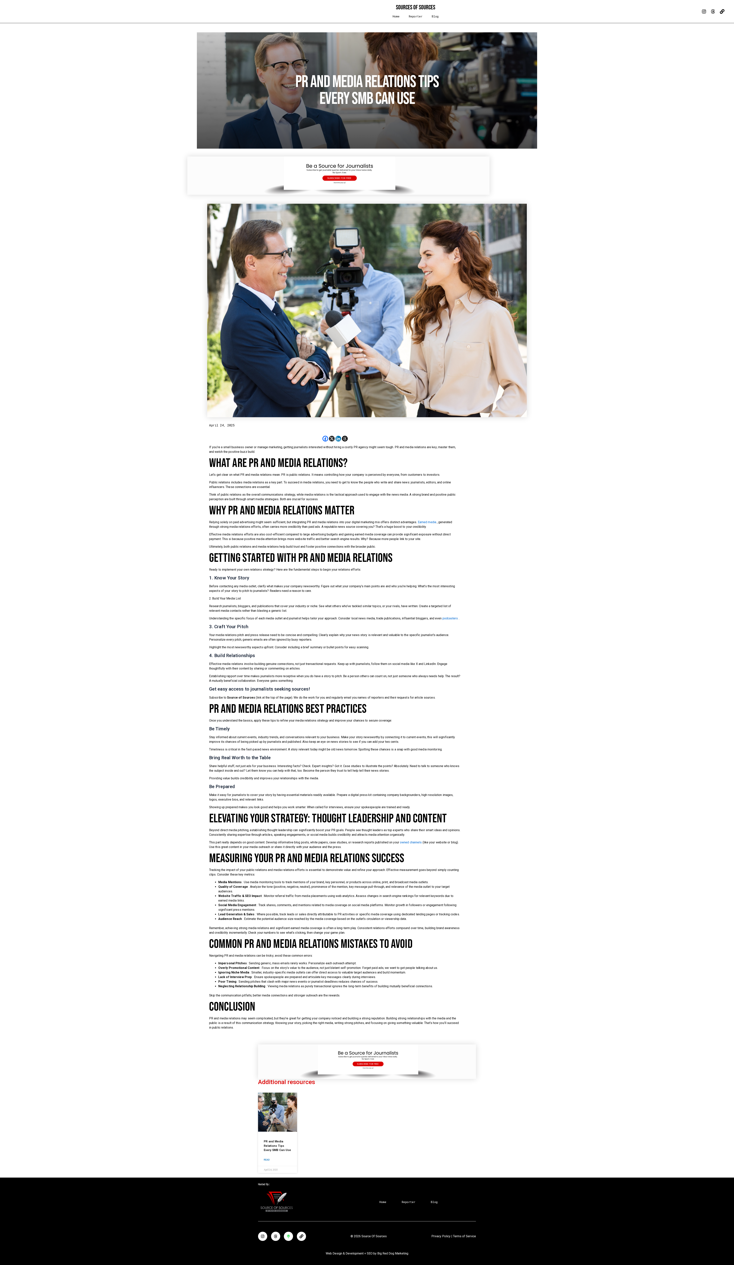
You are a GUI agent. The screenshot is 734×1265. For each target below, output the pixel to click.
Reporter (415, 16)
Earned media (427, 522)
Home (396, 16)
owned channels (411, 842)
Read (267, 1159)
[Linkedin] (338, 438)
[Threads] (345, 438)
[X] (332, 438)
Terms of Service (464, 1236)
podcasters (451, 618)
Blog (435, 16)
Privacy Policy (441, 1236)
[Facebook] (325, 438)
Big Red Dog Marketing (392, 1253)
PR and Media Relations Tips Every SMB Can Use (277, 1146)
